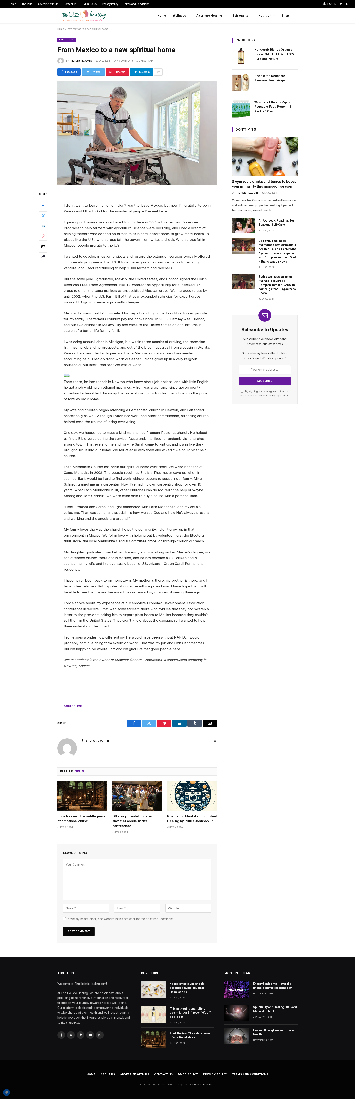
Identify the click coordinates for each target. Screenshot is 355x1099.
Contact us (70, 4)
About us (26, 4)
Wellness (179, 15)
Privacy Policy (110, 4)
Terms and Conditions (136, 4)
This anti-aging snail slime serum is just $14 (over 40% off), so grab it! (191, 1012)
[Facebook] (43, 205)
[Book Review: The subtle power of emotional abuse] (82, 796)
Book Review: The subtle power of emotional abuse (82, 818)
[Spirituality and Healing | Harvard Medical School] (236, 1013)
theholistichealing (203, 1084)
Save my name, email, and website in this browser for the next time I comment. (120, 919)
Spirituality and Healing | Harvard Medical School (275, 1009)
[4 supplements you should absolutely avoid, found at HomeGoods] (153, 989)
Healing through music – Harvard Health (275, 1032)
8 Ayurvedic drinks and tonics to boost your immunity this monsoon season (264, 183)
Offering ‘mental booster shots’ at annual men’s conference (132, 821)
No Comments (125, 60)
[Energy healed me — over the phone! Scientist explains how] (236, 989)
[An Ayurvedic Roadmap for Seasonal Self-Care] (243, 225)
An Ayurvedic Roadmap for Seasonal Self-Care (276, 222)
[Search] (347, 4)
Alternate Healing (209, 15)
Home (12, 4)
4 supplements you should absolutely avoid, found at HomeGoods (187, 988)
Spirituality (240, 15)
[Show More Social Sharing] (158, 72)
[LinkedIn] (43, 226)
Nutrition (264, 15)
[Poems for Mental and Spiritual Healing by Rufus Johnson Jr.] (192, 796)
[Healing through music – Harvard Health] (236, 1036)
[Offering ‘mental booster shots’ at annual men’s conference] (137, 796)
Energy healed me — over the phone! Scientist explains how (272, 985)
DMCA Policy (89, 4)
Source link (73, 706)
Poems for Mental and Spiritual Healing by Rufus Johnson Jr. (192, 818)
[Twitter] (43, 215)
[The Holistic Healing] (84, 15)
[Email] (43, 246)
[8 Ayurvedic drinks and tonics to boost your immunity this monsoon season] (265, 156)
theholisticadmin (80, 60)
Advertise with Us (48, 4)
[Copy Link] (43, 256)
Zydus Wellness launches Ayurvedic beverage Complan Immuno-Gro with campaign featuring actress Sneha (277, 285)
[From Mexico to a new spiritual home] (137, 133)
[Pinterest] (43, 236)
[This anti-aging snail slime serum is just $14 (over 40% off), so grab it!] (153, 1014)
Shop (285, 15)
